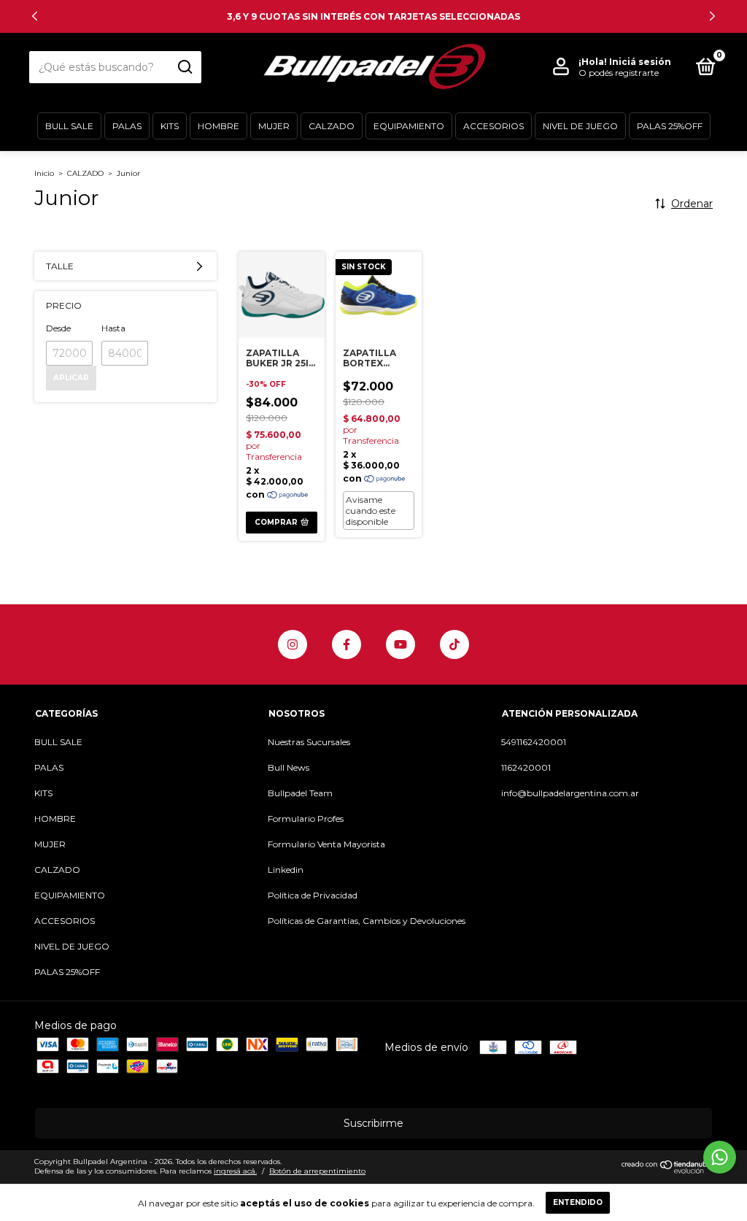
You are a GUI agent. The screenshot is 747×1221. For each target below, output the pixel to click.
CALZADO (332, 125)
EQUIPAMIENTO (409, 125)
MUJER (274, 125)
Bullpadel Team (300, 792)
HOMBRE (218, 125)
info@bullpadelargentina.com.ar (570, 792)
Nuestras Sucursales (309, 741)
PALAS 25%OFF (670, 125)
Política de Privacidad (312, 895)
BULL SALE (69, 125)
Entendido (578, 1202)
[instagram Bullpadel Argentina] (292, 644)
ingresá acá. (235, 1171)
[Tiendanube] (667, 1169)
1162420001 (526, 767)
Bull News (288, 767)
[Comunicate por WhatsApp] (719, 1157)
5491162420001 (533, 741)
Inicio (44, 173)
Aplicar (71, 377)
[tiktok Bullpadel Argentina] (454, 644)
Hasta (113, 328)
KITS (169, 125)
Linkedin (285, 869)
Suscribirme (373, 1123)
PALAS (127, 125)
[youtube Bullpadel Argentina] (400, 644)
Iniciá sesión (640, 61)
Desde (58, 328)
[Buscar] (184, 67)
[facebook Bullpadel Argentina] (346, 644)
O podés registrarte (618, 72)
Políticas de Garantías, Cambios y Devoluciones (366, 920)
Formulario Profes (306, 818)
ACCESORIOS (493, 125)
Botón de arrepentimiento (317, 1171)
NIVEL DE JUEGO (580, 125)
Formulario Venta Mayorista (326, 844)
